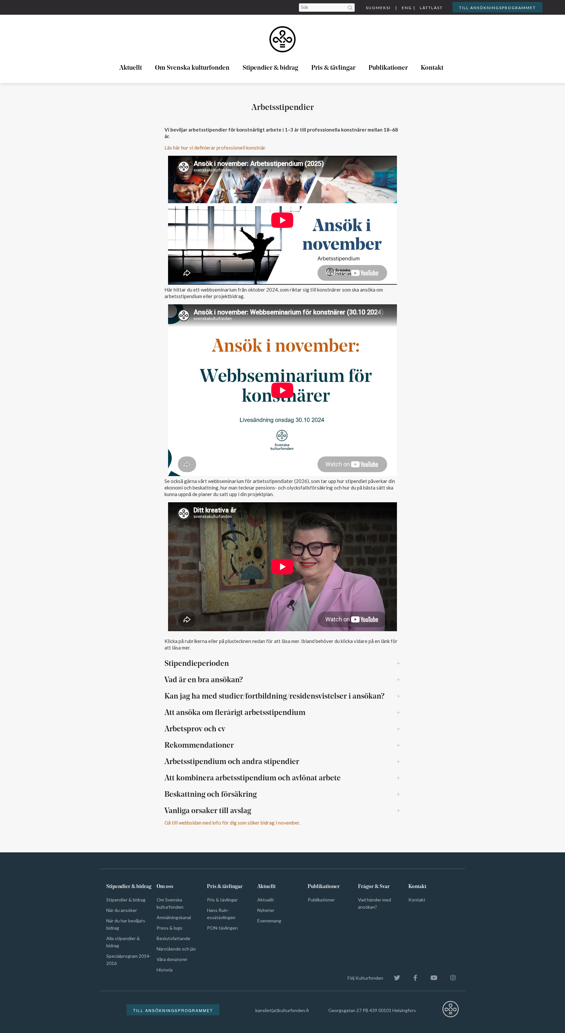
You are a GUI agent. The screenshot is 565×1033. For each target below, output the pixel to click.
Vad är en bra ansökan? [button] (203, 680)
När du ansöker (121, 910)
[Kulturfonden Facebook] (411, 978)
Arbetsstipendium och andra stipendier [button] (231, 762)
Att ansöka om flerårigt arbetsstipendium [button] (234, 713)
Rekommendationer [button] (199, 746)
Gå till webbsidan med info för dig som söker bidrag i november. (232, 823)
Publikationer (388, 68)
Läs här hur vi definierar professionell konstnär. (215, 148)
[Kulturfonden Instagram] (449, 978)
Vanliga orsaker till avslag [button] (207, 811)
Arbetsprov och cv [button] (194, 729)
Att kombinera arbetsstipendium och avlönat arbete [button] (252, 778)
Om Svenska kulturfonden (192, 68)
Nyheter (265, 910)
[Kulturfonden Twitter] (393, 978)
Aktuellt (130, 68)
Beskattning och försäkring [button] (210, 795)
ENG (407, 7)
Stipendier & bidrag (270, 68)
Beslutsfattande (173, 938)
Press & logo (169, 928)
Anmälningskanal (174, 917)
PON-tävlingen (222, 928)
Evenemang (269, 920)
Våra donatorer (172, 959)
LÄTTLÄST (431, 7)
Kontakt (432, 68)
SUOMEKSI (378, 7)
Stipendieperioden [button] (196, 664)
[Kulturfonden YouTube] (430, 978)
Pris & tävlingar (333, 68)
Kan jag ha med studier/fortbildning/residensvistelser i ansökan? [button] (274, 697)
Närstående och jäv (176, 949)
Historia (165, 969)
